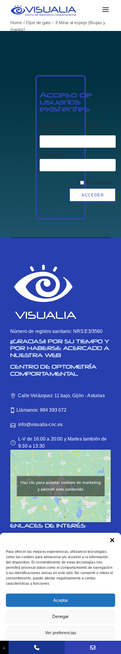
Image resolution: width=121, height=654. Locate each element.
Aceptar (60, 600)
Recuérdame (99, 182)
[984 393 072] (37, 647)
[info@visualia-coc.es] (93, 647)
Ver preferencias (60, 632)
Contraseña (52, 155)
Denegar (60, 616)
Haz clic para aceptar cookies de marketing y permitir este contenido (61, 486)
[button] (112, 540)
